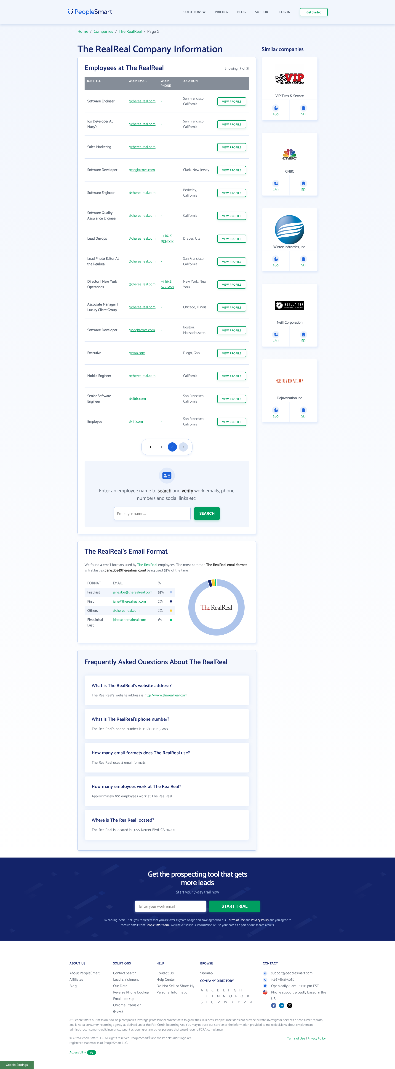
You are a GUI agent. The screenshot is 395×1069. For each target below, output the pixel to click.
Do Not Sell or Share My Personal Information (175, 989)
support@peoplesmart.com (292, 973)
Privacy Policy (260, 920)
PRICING (221, 12)
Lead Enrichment (126, 980)
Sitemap (206, 973)
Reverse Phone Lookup (131, 992)
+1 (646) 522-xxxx (167, 284)
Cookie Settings (17, 1064)
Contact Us (165, 973)
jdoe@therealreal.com (129, 620)
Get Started (314, 12)
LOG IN (285, 12)
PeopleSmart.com (157, 925)
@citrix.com (137, 399)
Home (82, 31)
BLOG (241, 12)
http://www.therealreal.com (165, 695)
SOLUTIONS (193, 12)
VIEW (231, 102)
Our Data (120, 986)
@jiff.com (136, 422)
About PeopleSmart (84, 973)
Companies (103, 31)
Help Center (166, 980)
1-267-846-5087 (282, 980)
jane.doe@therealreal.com (132, 592)
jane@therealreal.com (129, 601)
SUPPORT (262, 12)
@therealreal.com (142, 101)
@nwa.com (137, 353)
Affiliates (76, 980)
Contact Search (125, 973)
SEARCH (207, 513)
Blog (73, 986)
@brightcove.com (142, 170)
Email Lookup (123, 999)
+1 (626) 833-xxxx (167, 238)
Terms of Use (236, 920)
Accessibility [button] (77, 1052)
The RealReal (130, 31)
